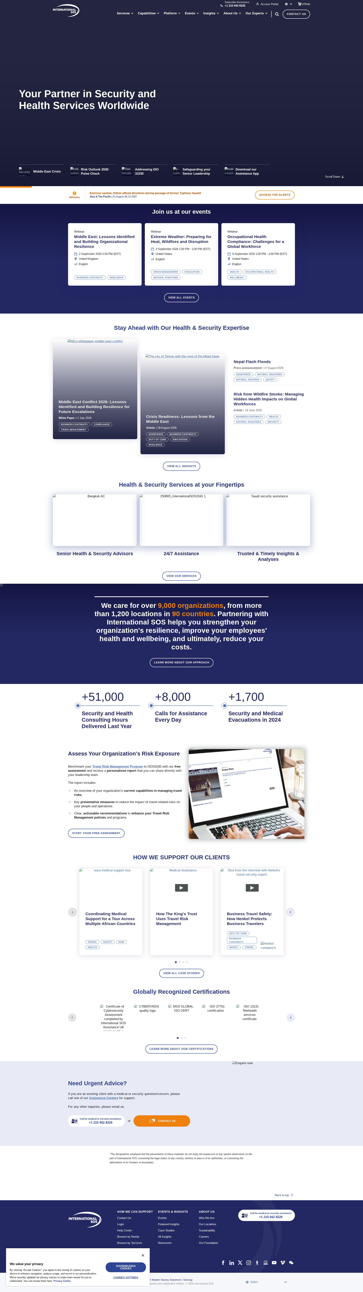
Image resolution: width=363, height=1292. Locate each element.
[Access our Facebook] (223, 1262)
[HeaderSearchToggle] (277, 14)
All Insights (164, 1236)
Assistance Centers (103, 1098)
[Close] (143, 1255)
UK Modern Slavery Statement (164, 1279)
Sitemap (187, 1279)
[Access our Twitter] (240, 1262)
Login (120, 1224)
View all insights (181, 466)
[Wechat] (291, 1262)
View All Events (181, 297)
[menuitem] (125, 14)
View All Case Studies (181, 973)
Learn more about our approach (181, 662)
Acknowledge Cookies (126, 1267)
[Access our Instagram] (248, 1262)
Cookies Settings (125, 1277)
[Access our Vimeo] (282, 1262)
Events (162, 1218)
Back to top (282, 1195)
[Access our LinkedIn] (231, 1262)
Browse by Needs (128, 1236)
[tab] (110, 911)
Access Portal (269, 4)
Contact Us (296, 13)
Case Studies (166, 1230)
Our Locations (207, 1224)
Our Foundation (208, 1242)
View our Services (181, 575)
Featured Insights (168, 1224)
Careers (204, 1236)
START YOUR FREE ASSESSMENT (96, 833)
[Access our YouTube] (274, 1262)
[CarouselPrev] (72, 912)
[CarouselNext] (290, 912)
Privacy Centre (62, 1281)
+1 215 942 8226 (235, 5)
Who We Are (206, 1218)
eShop (306, 3)
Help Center (124, 1230)
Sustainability (207, 1230)
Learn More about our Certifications (181, 1048)
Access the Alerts (274, 194)
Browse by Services (129, 1242)
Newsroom (165, 1242)
